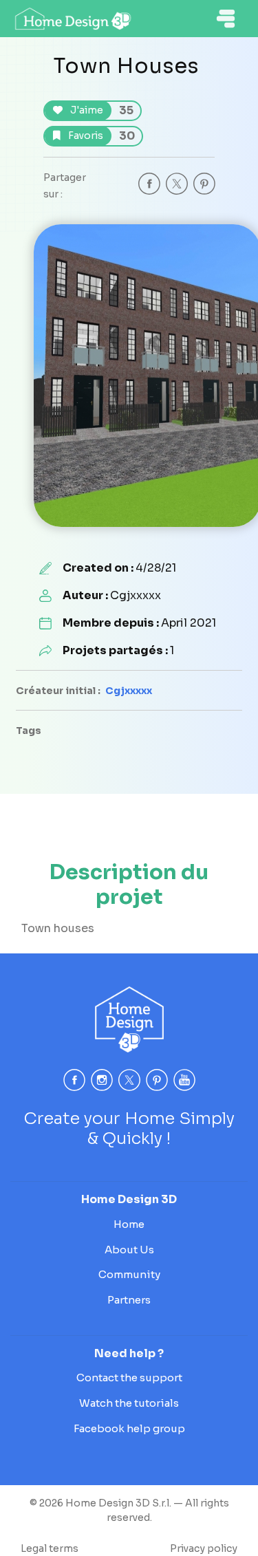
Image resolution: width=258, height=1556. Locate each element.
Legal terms (49, 1548)
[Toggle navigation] (225, 19)
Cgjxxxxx (128, 690)
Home (129, 1224)
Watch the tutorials (129, 1402)
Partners (129, 1299)
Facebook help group (129, 1428)
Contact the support (129, 1377)
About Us (129, 1249)
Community (129, 1274)
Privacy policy (203, 1548)
